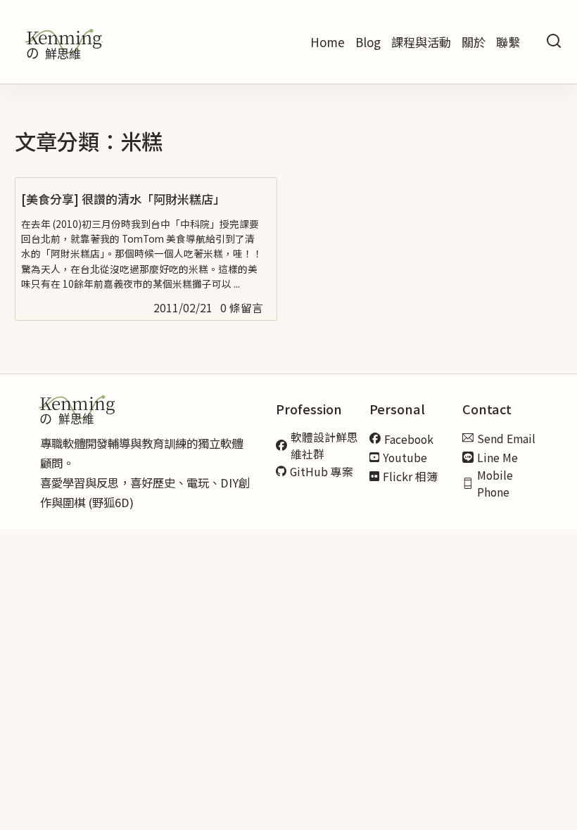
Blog (368, 42)
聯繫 (508, 42)
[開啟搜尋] (553, 41)
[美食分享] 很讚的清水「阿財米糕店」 (123, 199)
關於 (474, 42)
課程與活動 (421, 42)
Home (327, 42)
